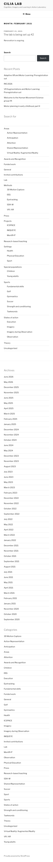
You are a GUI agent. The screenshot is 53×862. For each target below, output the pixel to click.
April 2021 (8, 588)
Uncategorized (10, 348)
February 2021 (10, 598)
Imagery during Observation (19, 332)
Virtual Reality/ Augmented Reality (22, 153)
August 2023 (10, 466)
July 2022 (8, 519)
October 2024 (10, 440)
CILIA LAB (13, 4)
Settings (8, 246)
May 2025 (8, 403)
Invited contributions (13, 175)
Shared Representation (17, 148)
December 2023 (11, 456)
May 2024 (8, 450)
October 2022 (10, 508)
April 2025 (9, 408)
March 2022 (9, 535)
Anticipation (12, 138)
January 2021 (10, 603)
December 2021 (11, 545)
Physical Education (15, 256)
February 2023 (10, 493)
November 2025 (11, 392)
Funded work (10, 164)
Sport (9, 261)
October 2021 (10, 556)
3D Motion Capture (15, 189)
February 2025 (10, 419)
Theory (7, 343)
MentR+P (11, 235)
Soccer (10, 301)
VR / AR (10, 209)
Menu (27, 14)
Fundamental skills (15, 286)
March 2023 (9, 487)
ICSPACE (11, 225)
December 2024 (11, 429)
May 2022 (8, 524)
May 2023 (8, 482)
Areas (6, 128)
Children (11, 271)
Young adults (13, 276)
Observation (12, 337)
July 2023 (8, 472)
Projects (8, 221)
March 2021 (9, 593)
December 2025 (11, 387)
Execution (11, 322)
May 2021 (8, 582)
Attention (11, 143)
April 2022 (8, 530)
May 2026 (8, 382)
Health (10, 251)
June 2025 (8, 398)
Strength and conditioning (19, 306)
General (7, 169)
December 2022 (11, 498)
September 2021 (11, 561)
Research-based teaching (15, 241)
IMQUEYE (11, 230)
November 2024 (11, 435)
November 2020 (11, 609)
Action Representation (17, 133)
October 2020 (10, 614)
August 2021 (9, 567)
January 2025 (10, 424)
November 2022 (11, 503)
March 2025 (9, 414)
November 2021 (11, 551)
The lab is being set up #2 (19, 34)
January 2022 (10, 540)
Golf (9, 291)
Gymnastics (12, 296)
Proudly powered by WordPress (17, 856)
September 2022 (11, 514)
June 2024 (8, 445)
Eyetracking (12, 199)
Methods (8, 185)
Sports (7, 282)
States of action (11, 317)
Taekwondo (12, 311)
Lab (5, 180)
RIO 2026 (8, 84)
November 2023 (11, 461)
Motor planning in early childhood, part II (22, 106)
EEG (9, 195)
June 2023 (8, 477)
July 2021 (8, 572)
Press (6, 216)
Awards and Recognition (15, 159)
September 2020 (12, 619)
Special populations (13, 267)
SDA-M (10, 204)
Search (7, 52)
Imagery (10, 327)
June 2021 (8, 577)
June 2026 (8, 377)
